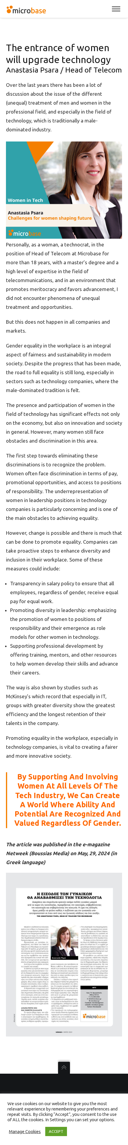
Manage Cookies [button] (25, 1131)
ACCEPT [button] (56, 1131)
